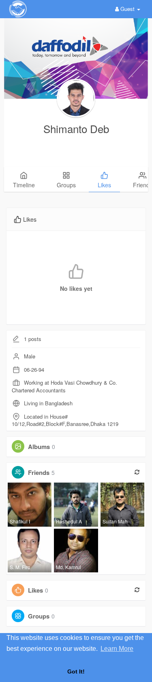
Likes (35, 590)
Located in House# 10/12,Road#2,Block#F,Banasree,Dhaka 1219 (65, 420)
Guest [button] (127, 9)
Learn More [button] (117, 648)
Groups (38, 616)
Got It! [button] (76, 671)
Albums (39, 446)
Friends (38, 472)
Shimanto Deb (76, 128)
